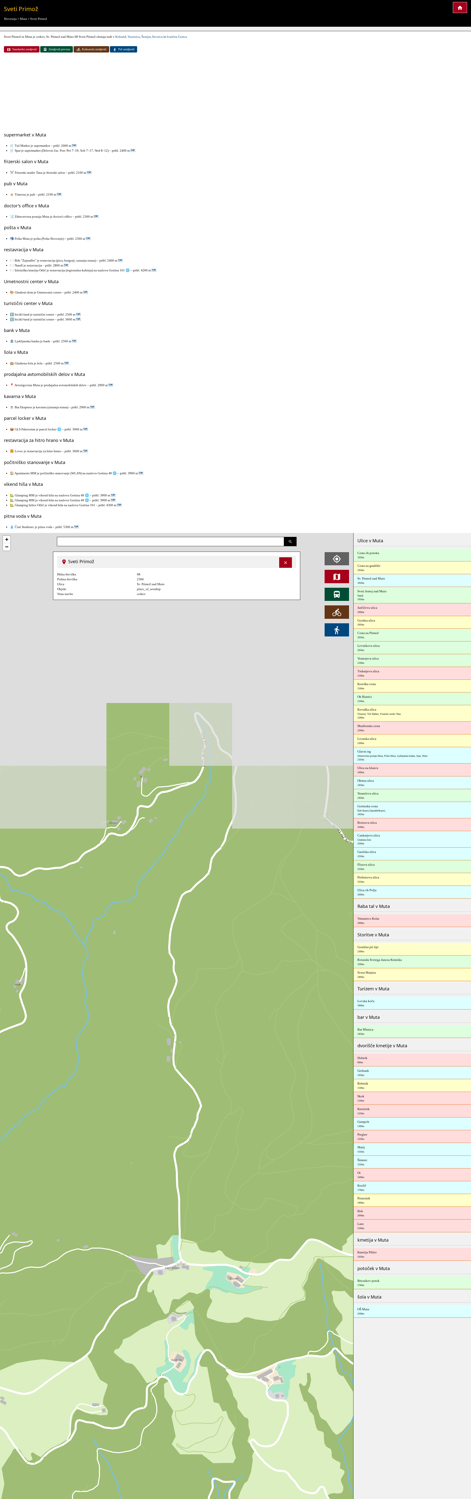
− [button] (6, 547)
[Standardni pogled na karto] (336, 576)
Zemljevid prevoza (59, 49)
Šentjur (146, 37)
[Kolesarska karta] (336, 612)
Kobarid (120, 37)
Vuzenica (134, 37)
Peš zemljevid (126, 49)
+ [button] (6, 539)
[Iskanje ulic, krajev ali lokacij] (290, 541)
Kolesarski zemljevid (94, 49)
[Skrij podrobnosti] (285, 562)
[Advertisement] (235, 92)
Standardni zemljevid (24, 49)
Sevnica (157, 37)
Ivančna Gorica (177, 37)
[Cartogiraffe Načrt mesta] (460, 7)
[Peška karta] (336, 630)
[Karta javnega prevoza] (336, 594)
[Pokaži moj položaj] (336, 559)
